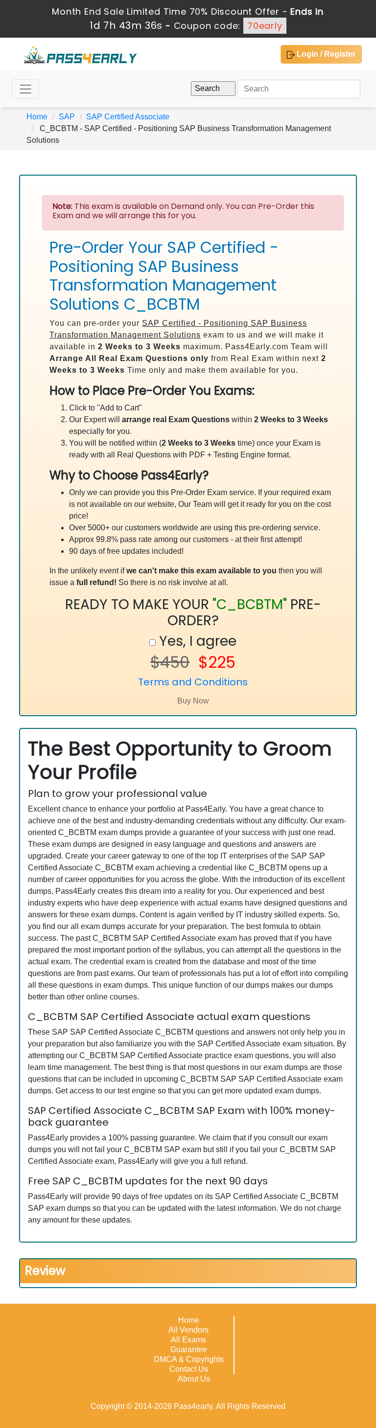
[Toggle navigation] (25, 89)
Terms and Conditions (193, 682)
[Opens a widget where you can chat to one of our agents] (339, 1411)
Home (36, 117)
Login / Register (325, 54)
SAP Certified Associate (127, 117)
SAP (67, 117)
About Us (194, 1379)
